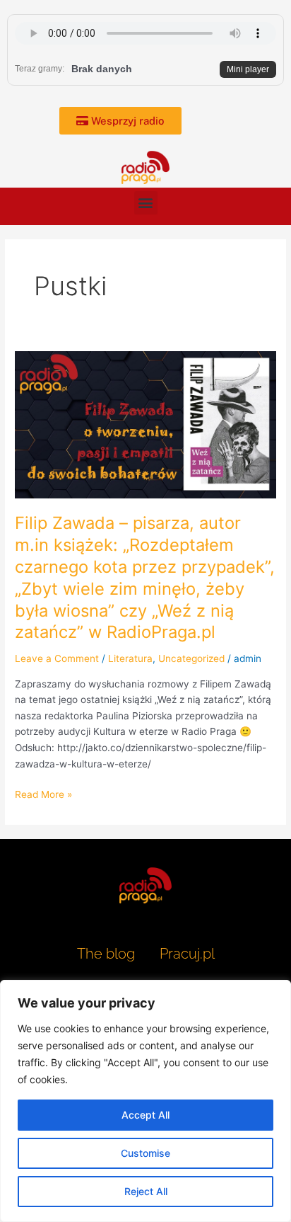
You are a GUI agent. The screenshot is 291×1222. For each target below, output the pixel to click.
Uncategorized (191, 658)
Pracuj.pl (187, 953)
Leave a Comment (57, 658)
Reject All (145, 1191)
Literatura (130, 658)
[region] (145, 1101)
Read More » (43, 793)
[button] (146, 203)
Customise (145, 1153)
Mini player (248, 69)
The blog (107, 953)
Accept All (145, 1115)
